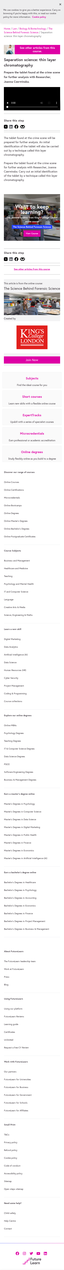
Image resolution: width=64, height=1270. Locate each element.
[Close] (60, 4)
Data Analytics (11, 646)
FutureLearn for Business (16, 1087)
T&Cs (6, 1134)
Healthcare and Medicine (16, 568)
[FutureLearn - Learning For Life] (32, 1260)
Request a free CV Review (16, 1047)
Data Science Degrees (14, 756)
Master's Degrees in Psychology (19, 803)
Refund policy (10, 1150)
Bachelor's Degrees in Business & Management (26, 929)
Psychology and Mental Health (19, 584)
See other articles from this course (32, 269)
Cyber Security (11, 678)
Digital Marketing (12, 639)
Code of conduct (12, 1165)
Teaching (8, 576)
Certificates (9, 1032)
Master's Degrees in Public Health (20, 835)
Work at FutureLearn (14, 969)
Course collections (13, 701)
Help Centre (10, 1220)
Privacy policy (10, 1142)
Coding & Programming (15, 693)
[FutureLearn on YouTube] (38, 1253)
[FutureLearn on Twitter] (31, 1253)
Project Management (14, 685)
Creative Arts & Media (14, 607)
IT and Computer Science (16, 591)
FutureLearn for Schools (15, 1102)
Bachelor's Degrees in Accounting (20, 898)
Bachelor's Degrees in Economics (20, 905)
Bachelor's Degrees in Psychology (20, 890)
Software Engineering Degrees (18, 772)
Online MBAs (10, 725)
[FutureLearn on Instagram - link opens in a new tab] (24, 1253)
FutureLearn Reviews (14, 1016)
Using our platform (13, 1008)
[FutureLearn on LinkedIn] (45, 1253)
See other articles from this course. (37, 49)
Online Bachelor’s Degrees (16, 528)
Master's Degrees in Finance (17, 842)
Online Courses (11, 482)
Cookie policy (10, 1158)
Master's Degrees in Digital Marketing (22, 827)
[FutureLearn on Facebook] (18, 1253)
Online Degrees (11, 513)
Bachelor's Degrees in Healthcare (20, 882)
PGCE (7, 764)
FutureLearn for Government (18, 1095)
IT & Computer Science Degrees (19, 748)
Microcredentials (12, 497)
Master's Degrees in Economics (19, 850)
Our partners (10, 1071)
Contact (8, 1228)
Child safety (10, 1213)
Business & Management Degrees (20, 779)
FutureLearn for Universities (17, 1079)
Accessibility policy (13, 1173)
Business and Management (17, 560)
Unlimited (8, 1039)
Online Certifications (14, 490)
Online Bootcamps (13, 505)
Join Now (32, 360)
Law (15, 28)
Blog (6, 984)
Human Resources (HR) (15, 670)
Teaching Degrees (12, 741)
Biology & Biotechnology (32, 28)
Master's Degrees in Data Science (20, 819)
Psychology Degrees (14, 733)
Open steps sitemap (13, 1189)
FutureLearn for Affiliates (16, 1110)
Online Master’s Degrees (16, 521)
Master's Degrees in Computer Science (22, 811)
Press (6, 976)
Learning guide (11, 1024)
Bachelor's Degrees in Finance (18, 913)
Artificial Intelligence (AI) (16, 654)
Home (7, 28)
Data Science (10, 662)
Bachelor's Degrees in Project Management (24, 921)
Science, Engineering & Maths (18, 615)
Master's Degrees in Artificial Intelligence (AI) (25, 858)
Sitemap (8, 1181)
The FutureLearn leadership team (20, 961)
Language (8, 599)
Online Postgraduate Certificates (20, 536)
